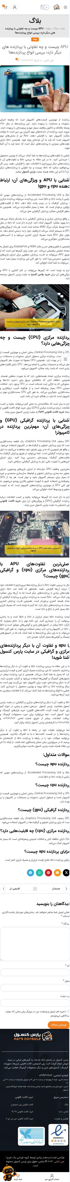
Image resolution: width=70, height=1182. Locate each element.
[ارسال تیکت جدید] (9, 1172)
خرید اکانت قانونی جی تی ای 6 (19, 1118)
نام (67, 966)
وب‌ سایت (65, 996)
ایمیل (66, 981)
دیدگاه (65, 924)
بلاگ (55, 29)
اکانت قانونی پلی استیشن (22, 1104)
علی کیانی (49, 60)
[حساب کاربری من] (14, 7)
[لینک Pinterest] (48, 872)
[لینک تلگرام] (30, 872)
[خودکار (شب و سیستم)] (44, 7)
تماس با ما (63, 1111)
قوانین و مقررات (61, 1118)
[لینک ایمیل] (57, 872)
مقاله (48, 29)
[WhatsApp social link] (39, 872)
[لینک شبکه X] (66, 872)
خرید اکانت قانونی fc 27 (22, 1111)
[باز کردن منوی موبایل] (65, 7)
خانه (63, 29)
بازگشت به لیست (35, 888)
